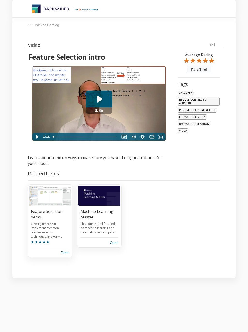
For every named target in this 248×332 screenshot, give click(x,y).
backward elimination (194, 124)
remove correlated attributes (192, 101)
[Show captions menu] (124, 137)
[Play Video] (37, 137)
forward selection (192, 117)
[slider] (85, 137)
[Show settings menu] (142, 137)
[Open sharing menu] (151, 137)
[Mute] (133, 137)
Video (183, 130)
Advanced (186, 93)
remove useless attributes (197, 110)
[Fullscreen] (161, 137)
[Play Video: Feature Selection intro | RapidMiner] (99, 99)
